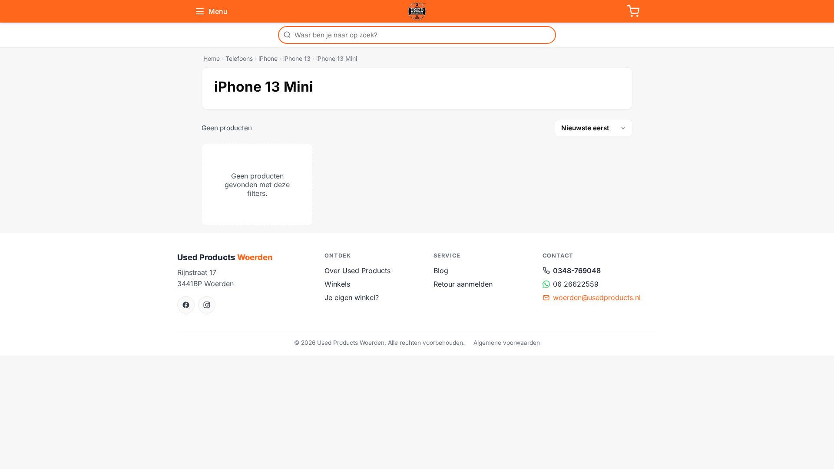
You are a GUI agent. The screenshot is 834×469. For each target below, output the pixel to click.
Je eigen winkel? (351, 297)
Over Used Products (357, 270)
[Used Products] (417, 11)
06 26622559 (576, 284)
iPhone (268, 58)
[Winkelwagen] (633, 11)
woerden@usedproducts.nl (597, 297)
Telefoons (239, 58)
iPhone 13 (297, 58)
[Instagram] (206, 305)
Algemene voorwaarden (506, 342)
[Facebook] (186, 305)
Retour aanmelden (463, 284)
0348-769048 (577, 270)
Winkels (337, 284)
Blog (441, 270)
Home (211, 58)
